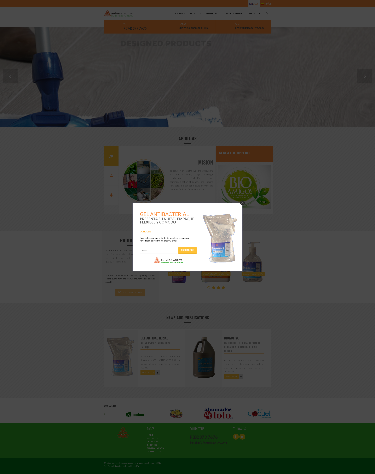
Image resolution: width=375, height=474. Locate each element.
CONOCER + (146, 231)
